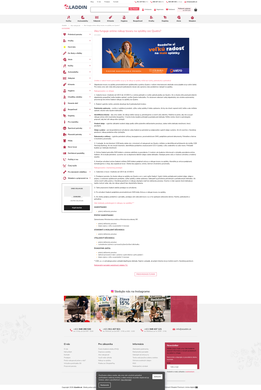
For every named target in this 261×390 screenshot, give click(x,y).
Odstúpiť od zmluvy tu (141, 355)
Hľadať (135, 9)
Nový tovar (72, 147)
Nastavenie (104, 385)
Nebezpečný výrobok (140, 366)
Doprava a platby (104, 352)
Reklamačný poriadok (140, 352)
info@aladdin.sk (183, 329)
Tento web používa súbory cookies (145, 358)
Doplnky (71, 116)
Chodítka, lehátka (75, 97)
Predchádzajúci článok (145, 274)
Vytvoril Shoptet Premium (174, 387)
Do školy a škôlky (75, 53)
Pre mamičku (73, 122)
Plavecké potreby (75, 134)
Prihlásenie (147, 9)
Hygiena (71, 91)
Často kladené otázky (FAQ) (108, 349)
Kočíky (70, 66)
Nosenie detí (73, 103)
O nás (99, 2)
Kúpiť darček (77, 208)
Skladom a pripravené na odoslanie (78, 179)
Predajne (107, 2)
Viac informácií (126, 380)
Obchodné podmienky (141, 349)
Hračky (71, 41)
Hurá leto (72, 47)
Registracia (159, 9)
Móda (70, 141)
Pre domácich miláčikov (77, 172)
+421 (82, 329)
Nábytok (71, 78)
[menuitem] (68, 19)
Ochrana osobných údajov (142, 360)
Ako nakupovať (103, 355)
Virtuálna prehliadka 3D (72, 363)
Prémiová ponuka (75, 34)
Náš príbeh (68, 352)
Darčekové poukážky (76, 153)
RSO (134, 363)
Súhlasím (157, 377)
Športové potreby (75, 128)
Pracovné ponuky (70, 366)
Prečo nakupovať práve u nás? (75, 360)
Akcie (70, 59)
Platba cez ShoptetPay (106, 363)
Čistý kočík (72, 166)
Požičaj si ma (73, 159)
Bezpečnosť (72, 109)
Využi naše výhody (105, 358)
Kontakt (115, 2)
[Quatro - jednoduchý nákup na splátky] (145, 55)
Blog (92, 2)
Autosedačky (73, 72)
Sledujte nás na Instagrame (132, 291)
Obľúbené (171, 9)
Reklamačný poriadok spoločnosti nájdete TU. (111, 265)
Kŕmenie (71, 84)
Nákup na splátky (104, 360)
